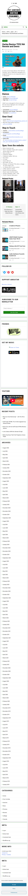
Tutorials (5, 819)
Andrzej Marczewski (8, 49)
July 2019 (5, 724)
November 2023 (6, 551)
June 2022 (5, 608)
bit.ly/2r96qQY (14, 109)
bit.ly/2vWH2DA (11, 96)
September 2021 (7, 638)
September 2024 (7, 518)
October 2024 (6, 514)
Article (4, 796)
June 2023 (5, 568)
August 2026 (6, 448)
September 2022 (7, 598)
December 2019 (6, 708)
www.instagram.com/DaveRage (11, 134)
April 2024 (5, 534)
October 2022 (6, 594)
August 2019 (6, 721)
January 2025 (6, 504)
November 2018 (6, 751)
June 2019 (5, 728)
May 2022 (5, 611)
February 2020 (6, 701)
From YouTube (6, 799)
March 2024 (6, 538)
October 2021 (6, 634)
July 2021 (5, 644)
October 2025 (6, 474)
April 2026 (5, 458)
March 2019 (6, 738)
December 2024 (6, 508)
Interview (5, 802)
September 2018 (7, 758)
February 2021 (6, 661)
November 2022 (6, 591)
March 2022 (6, 618)
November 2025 (6, 471)
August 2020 (6, 681)
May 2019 (5, 731)
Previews (5, 809)
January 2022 (6, 624)
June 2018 (5, 768)
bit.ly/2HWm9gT (13, 98)
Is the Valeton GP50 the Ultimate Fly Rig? (13, 431)
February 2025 (6, 501)
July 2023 (5, 564)
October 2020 (6, 674)
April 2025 (5, 494)
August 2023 (6, 561)
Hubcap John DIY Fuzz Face (17, 246)
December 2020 (6, 668)
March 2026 (6, 461)
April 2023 (5, 574)
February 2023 (6, 581)
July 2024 (5, 524)
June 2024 (5, 528)
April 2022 (5, 614)
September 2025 (7, 478)
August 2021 (6, 641)
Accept (14, 884)
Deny (14, 888)
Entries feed (6, 834)
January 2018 (6, 784)
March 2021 (6, 658)
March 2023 (6, 578)
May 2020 (5, 691)
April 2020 (5, 694)
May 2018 (5, 771)
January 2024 (6, 544)
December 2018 (6, 748)
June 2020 (5, 688)
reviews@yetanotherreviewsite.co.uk (13, 137)
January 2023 (6, 584)
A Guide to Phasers (14, 225)
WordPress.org (6, 840)
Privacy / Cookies (6, 854)
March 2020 (6, 698)
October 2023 (6, 554)
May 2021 (5, 651)
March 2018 (6, 778)
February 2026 (6, 464)
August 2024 (6, 521)
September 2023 (7, 558)
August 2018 (6, 761)
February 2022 (6, 621)
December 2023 (6, 548)
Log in (4, 830)
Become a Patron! (7, 284)
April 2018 (5, 774)
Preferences (14, 892)
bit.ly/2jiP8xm (12, 113)
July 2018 (5, 764)
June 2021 (5, 648)
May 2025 (5, 491)
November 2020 (6, 671)
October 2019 (6, 714)
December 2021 (6, 628)
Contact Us (4, 853)
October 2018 (6, 754)
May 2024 (5, 531)
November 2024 (6, 511)
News (4, 806)
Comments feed (7, 837)
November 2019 (6, 711)
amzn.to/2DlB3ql (7, 124)
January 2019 (6, 744)
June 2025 (5, 488)
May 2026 (5, 454)
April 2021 (5, 654)
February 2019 (6, 741)
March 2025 (6, 498)
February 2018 (6, 781)
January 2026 (6, 468)
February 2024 (6, 541)
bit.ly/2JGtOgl (13, 100)
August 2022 (6, 601)
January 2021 (6, 664)
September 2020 (7, 678)
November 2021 (6, 631)
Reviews (5, 41)
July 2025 (5, 484)
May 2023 (5, 571)
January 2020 (6, 704)
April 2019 (5, 734)
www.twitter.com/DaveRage (16, 130)
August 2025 (6, 481)
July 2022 (5, 604)
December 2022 (6, 588)
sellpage (5, 816)
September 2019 (7, 718)
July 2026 (5, 451)
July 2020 (5, 684)
